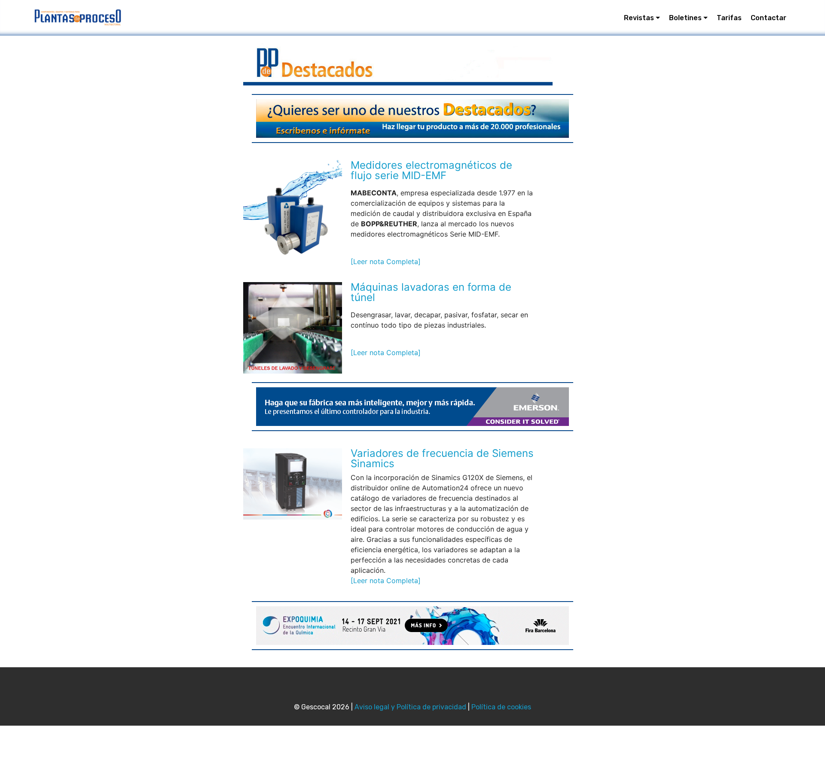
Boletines (685, 18)
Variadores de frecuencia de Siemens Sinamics (442, 458)
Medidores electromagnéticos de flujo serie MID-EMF (431, 170)
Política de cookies (501, 707)
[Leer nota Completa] (386, 261)
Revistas (639, 18)
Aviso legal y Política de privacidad (410, 707)
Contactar (768, 18)
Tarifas (729, 18)
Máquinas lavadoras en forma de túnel (431, 292)
